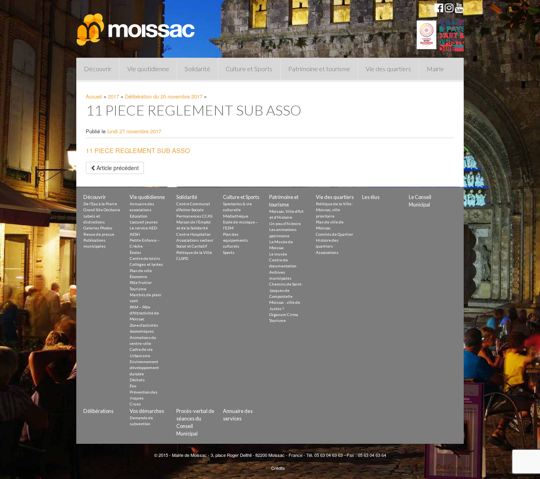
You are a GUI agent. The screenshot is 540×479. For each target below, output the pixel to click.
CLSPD (182, 258)
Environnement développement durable (144, 367)
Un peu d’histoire (285, 223)
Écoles (135, 252)
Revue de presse (98, 234)
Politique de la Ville (194, 252)
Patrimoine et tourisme (319, 68)
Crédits (278, 468)
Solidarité (197, 68)
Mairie (435, 68)
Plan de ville (141, 270)
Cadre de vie (141, 349)
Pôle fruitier (141, 282)
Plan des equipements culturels (235, 240)
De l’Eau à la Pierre (100, 203)
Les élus (371, 197)
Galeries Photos (97, 227)
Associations (327, 252)
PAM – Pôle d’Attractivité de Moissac (144, 313)
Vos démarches (147, 411)
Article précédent (117, 168)
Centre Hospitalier (193, 234)
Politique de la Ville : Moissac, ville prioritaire (334, 209)
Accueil (94, 96)
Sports (228, 252)
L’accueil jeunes (144, 222)
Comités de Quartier (334, 234)
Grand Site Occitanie (101, 209)
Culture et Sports (249, 68)
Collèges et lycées (146, 264)
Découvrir (97, 68)
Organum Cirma (283, 314)
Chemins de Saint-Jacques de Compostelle (286, 290)
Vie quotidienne (148, 68)
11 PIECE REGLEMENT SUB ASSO (138, 150)
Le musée (278, 254)
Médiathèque (235, 216)
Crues (135, 403)
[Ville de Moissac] (136, 25)
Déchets (137, 379)
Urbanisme (140, 355)
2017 (113, 96)
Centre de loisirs (145, 258)
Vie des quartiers (388, 68)
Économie (138, 276)
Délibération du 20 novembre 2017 (163, 96)
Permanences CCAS (194, 216)
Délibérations (98, 411)
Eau (133, 385)
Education (138, 216)
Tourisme (138, 288)
